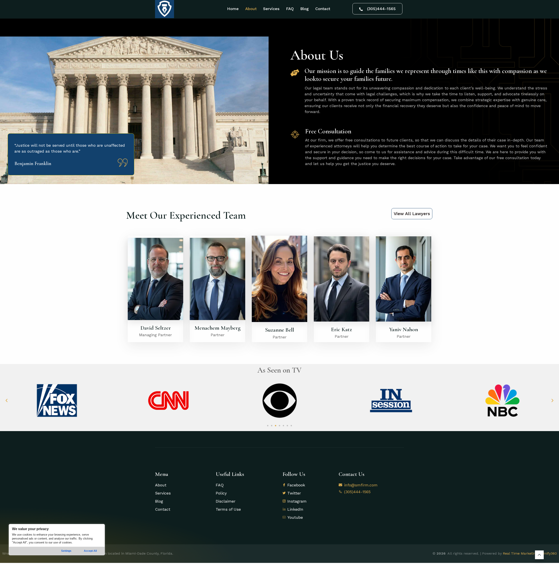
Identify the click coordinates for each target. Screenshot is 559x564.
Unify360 (549, 553)
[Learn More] (539, 554)
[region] (57, 539)
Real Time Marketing (520, 553)
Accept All (90, 550)
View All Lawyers (412, 213)
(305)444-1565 (381, 8)
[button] (6, 400)
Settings (66, 550)
